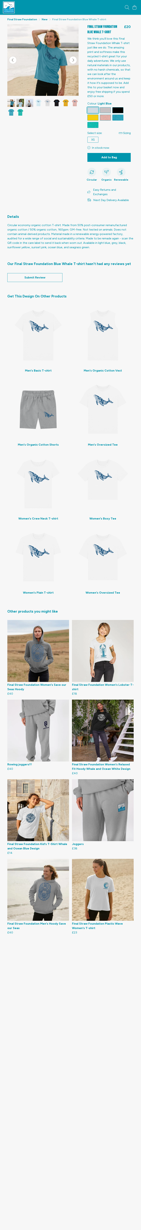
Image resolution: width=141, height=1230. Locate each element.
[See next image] (73, 60)
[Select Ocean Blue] (117, 118)
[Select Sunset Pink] (105, 118)
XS (93, 139)
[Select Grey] (105, 110)
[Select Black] (117, 110)
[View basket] (134, 7)
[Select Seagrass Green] (92, 125)
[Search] (127, 7)
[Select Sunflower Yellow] (92, 118)
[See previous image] (13, 60)
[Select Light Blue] (92, 110)
